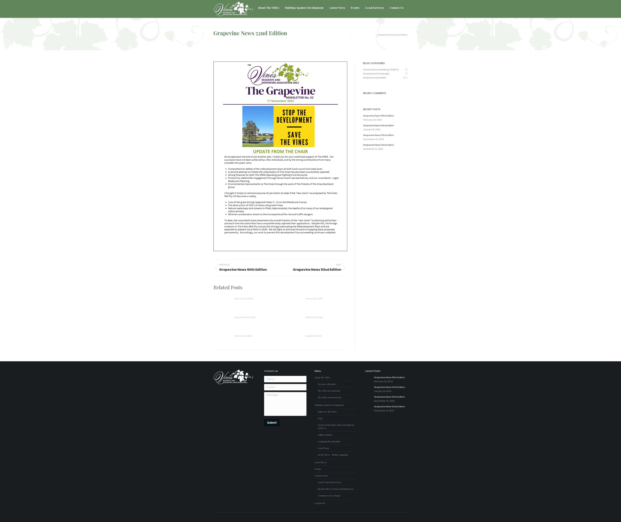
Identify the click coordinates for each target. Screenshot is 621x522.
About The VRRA (322, 377)
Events (318, 469)
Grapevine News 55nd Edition (253, 294)
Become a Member (327, 384)
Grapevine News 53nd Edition (252, 313)
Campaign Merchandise (329, 441)
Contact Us (320, 503)
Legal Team (323, 448)
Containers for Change (329, 495)
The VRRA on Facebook (329, 390)
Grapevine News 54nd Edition (324, 294)
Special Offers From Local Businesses (336, 488)
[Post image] (222, 299)
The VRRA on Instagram (329, 397)
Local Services (321, 475)
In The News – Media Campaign (333, 454)
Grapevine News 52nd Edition (378, 144)
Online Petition (325, 434)
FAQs (320, 418)
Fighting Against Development (329, 405)
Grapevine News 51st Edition (252, 331)
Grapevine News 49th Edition (323, 331)
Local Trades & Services (329, 482)
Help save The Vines (327, 411)
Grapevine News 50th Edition (323, 313)
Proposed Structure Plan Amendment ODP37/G (336, 426)
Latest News (321, 462)
